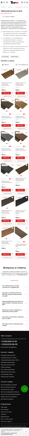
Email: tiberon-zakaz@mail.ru (9, 347)
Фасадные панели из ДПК (8, 355)
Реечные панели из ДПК (8, 364)
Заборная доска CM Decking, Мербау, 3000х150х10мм (21, 179)
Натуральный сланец (7, 374)
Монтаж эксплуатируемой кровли (10, 394)
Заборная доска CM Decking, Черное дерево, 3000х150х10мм (21, 212)
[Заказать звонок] (21, 2)
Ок (26, 431)
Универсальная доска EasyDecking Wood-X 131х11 (21, 245)
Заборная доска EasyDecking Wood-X (7, 117)
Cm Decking (5, 56)
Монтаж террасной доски (8, 387)
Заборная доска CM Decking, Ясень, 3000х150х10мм (21, 84)
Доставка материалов (7, 399)
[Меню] (1, 2)
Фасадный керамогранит (8, 362)
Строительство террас (7, 389)
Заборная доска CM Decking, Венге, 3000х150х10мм (7, 212)
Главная (3, 7)
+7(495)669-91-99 (9, 341)
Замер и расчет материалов (9, 396)
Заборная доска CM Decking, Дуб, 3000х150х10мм (7, 242)
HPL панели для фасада (7, 369)
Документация (5, 416)
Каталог (10, 7)
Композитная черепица (7, 376)
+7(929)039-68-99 (9, 344)
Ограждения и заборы (21, 7)
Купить (5, 125)
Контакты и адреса (6, 421)
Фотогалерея (5, 409)
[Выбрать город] (7, 2)
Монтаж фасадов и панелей (9, 384)
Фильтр (6, 64)
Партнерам (4, 407)
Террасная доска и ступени (9, 357)
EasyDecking (14, 56)
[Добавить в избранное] (12, 70)
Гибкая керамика (6, 367)
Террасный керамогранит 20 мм (10, 360)
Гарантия (3, 414)
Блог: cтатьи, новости (7, 419)
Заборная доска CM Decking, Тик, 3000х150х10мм (7, 84)
